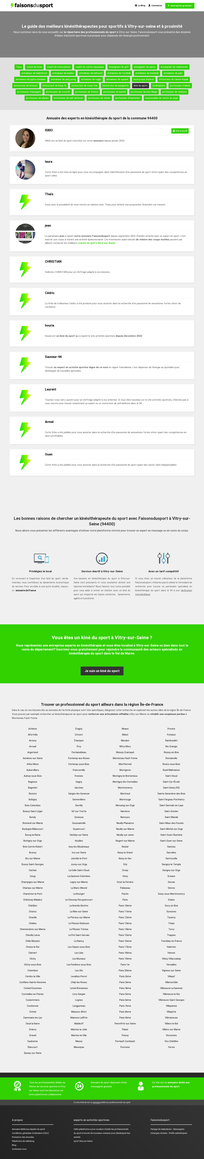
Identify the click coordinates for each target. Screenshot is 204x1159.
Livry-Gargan (79, 994)
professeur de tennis (99, 98)
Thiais (171, 923)
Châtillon (32, 905)
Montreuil (125, 793)
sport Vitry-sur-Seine (83, 1141)
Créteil (32, 1011)
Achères (32, 728)
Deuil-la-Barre (33, 1023)
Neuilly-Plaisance (125, 823)
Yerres (171, 1047)
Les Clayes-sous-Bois (79, 947)
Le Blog (141, 5)
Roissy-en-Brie (171, 752)
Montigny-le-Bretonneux (125, 776)
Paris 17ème (125, 947)
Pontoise (125, 1047)
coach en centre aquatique (90, 66)
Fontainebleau (79, 752)
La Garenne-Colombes (79, 876)
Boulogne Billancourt (32, 829)
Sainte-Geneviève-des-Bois (171, 793)
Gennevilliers (79, 799)
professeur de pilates (37, 98)
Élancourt (33, 1047)
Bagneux (32, 782)
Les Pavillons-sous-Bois (79, 964)
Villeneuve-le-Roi (171, 994)
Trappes (171, 935)
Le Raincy (79, 941)
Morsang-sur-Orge (125, 805)
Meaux (125, 728)
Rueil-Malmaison (171, 770)
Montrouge (125, 799)
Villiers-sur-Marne (171, 1029)
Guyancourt (79, 829)
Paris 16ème (125, 941)
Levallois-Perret (79, 976)
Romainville (171, 758)
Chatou (32, 911)
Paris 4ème (125, 988)
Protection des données (23, 1137)
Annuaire (16, 1129)
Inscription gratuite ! (181, 5)
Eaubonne (33, 1041)
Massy (79, 1041)
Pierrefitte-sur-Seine (125, 1023)
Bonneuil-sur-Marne (33, 823)
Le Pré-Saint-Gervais (78, 935)
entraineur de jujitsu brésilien (31, 79)
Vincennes (171, 1035)
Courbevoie (32, 1006)
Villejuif (171, 976)
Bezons (33, 793)
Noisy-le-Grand (125, 852)
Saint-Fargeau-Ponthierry (171, 799)
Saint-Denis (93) (171, 787)
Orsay (125, 870)
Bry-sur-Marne (32, 858)
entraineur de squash (117, 79)
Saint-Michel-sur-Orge (171, 829)
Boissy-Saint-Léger (33, 811)
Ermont (79, 734)
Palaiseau (125, 888)
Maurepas (79, 1047)
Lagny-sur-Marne (79, 882)
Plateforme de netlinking (23, 1141)
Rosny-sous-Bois (171, 764)
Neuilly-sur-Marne (125, 829)
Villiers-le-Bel (171, 1023)
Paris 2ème (125, 976)
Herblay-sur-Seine (79, 835)
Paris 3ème (125, 982)
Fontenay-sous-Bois (79, 764)
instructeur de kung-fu (54, 85)
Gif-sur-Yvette (79, 811)
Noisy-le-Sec (125, 858)
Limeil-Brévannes (79, 988)
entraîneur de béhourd (90, 73)
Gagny (79, 782)
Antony (32, 740)
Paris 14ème (125, 929)
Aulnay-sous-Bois (33, 776)
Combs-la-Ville (32, 976)
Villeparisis (171, 1006)
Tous (19, 66)
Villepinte (171, 1011)
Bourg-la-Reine (32, 835)
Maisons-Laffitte (78, 1017)
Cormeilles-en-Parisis (33, 994)
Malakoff (79, 1023)
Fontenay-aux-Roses (79, 758)
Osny (125, 876)
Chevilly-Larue (33, 935)
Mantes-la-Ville (79, 1035)
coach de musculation (59, 66)
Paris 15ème (125, 935)
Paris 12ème (125, 917)
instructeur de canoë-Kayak (173, 79)
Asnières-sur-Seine (33, 758)
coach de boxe (34, 66)
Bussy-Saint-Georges (33, 864)
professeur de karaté (114, 91)
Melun (125, 734)
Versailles (171, 964)
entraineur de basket (63, 73)
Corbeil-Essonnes (33, 988)
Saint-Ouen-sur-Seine (171, 840)
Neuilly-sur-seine (125, 835)
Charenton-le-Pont (32, 894)
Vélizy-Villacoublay (171, 958)
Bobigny (33, 799)
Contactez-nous (19, 1149)
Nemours (125, 817)
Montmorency (125, 787)
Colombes (33, 970)
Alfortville (33, 734)
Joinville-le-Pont (79, 858)
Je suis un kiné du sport (102, 671)
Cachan (33, 870)
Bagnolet (32, 787)
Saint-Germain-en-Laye (171, 805)
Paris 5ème (125, 994)
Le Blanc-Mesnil (79, 888)
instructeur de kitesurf (26, 85)
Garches (79, 787)
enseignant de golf (119, 66)
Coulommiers (33, 1000)
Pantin (125, 894)
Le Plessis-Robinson (79, 923)
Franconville (79, 770)
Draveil (32, 1035)
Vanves (171, 953)
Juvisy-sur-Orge (79, 864)
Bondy (32, 817)
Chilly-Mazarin (33, 941)
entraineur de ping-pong (63, 79)
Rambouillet (171, 740)
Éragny (78, 728)
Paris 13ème (125, 923)
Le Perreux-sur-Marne (79, 917)
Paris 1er (125, 964)
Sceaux (171, 876)
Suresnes (171, 911)
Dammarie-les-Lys (32, 1017)
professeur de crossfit (58, 91)
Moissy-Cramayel (125, 752)
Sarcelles (171, 852)
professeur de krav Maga (144, 91)
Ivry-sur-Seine (79, 852)
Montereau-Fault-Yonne (125, 758)
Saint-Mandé (171, 817)
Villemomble (171, 982)
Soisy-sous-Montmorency (171, 894)
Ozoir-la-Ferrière (125, 882)
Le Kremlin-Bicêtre (78, 905)
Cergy (33, 876)
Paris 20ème (125, 970)
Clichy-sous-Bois (32, 964)
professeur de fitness (86, 91)
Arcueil (32, 746)
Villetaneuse (171, 1017)
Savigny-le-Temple (171, 864)
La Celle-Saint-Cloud (79, 870)
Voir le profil (181, 131)
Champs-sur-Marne (33, 888)
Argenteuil (32, 752)
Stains (171, 899)
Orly (125, 864)
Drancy (32, 1029)
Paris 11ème (125, 911)
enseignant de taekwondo (174, 66)
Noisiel (125, 846)
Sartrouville (171, 858)
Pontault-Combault (125, 1041)
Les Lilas (79, 953)
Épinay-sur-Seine (32, 1053)
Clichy (33, 958)
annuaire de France (26, 590)
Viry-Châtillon (171, 1041)
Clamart (33, 953)
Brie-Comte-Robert (33, 846)
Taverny (171, 917)
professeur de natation (174, 91)
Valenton (171, 947)
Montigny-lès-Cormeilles (125, 782)
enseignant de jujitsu (145, 66)
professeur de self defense (68, 98)
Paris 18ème (125, 953)
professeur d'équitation (127, 98)
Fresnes (79, 776)
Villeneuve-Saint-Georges (171, 1000)
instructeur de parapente (115, 85)
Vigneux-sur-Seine (171, 970)
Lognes (79, 1000)
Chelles (32, 923)
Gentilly (79, 805)
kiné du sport (140, 85)
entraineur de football (118, 73)
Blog (14, 1145)
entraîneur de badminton (34, 73)
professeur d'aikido (180, 85)
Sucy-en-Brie (171, 905)
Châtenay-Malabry (32, 899)
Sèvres (171, 888)
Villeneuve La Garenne (171, 988)
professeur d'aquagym (29, 91)
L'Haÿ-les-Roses (79, 982)
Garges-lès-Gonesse (78, 793)
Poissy (125, 1035)
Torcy (171, 929)
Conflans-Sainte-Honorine (32, 982)
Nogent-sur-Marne (125, 840)
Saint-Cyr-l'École (171, 782)
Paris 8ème (125, 1011)
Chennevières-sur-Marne (32, 929)
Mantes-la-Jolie (79, 1029)
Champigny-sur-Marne (32, 882)
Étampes (79, 740)
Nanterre (125, 811)
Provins (171, 728)
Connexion (156, 5)
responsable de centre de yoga (161, 98)
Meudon (125, 740)
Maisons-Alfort (79, 1011)
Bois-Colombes (32, 805)
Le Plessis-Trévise (78, 929)
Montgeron (125, 770)
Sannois (171, 846)
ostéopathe (159, 85)
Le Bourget (78, 894)
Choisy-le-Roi (32, 947)
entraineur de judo (173, 73)
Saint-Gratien (171, 811)
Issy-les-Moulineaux (79, 846)
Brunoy (32, 852)
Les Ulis (79, 970)
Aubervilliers (32, 770)
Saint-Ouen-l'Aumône (171, 835)
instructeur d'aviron (144, 79)
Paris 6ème (125, 1000)
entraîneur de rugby (91, 79)
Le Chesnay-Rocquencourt (79, 899)
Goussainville (79, 823)
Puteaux (171, 734)
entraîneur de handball (147, 73)
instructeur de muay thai (84, 85)
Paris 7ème (125, 1006)
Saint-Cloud (171, 776)
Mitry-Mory (125, 746)
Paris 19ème (125, 958)
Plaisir (125, 1029)
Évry (79, 746)
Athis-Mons (33, 764)
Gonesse (79, 817)
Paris (125, 899)
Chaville (33, 917)
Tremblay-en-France (171, 941)
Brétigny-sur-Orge (32, 840)
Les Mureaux (78, 958)
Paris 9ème (125, 1017)
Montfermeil (125, 764)
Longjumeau (79, 1006)
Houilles (79, 840)
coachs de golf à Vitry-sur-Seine (96, 243)
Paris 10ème (125, 905)
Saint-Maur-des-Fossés (171, 823)
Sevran (171, 882)
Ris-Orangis (171, 746)
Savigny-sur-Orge (171, 870)
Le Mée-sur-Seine (79, 911)
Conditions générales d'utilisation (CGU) (30, 1133)
